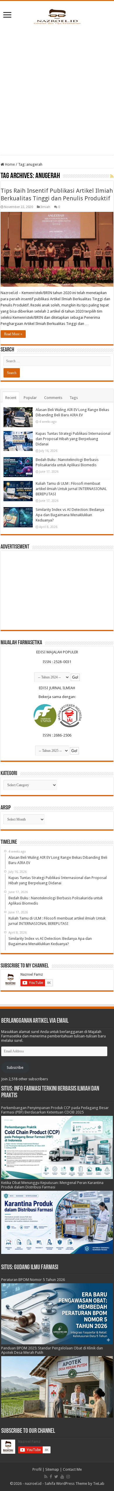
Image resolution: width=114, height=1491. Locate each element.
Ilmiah (45, 207)
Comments (53, 397)
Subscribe (15, 1067)
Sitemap (52, 1469)
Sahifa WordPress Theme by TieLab (74, 1483)
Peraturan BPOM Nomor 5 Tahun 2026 (33, 1279)
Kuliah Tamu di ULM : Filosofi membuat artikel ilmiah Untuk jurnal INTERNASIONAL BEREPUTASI (71, 488)
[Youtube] (62, 1476)
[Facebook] (51, 1476)
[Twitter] (56, 1476)
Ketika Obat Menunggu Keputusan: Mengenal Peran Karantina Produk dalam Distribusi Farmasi (52, 1184)
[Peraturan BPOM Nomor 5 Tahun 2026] (57, 1313)
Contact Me (72, 1469)
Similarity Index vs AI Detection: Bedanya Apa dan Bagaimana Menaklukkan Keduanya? (70, 514)
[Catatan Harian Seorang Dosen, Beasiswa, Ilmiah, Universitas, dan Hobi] (57, 16)
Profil (37, 1469)
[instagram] (68, 1476)
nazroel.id (33, 1483)
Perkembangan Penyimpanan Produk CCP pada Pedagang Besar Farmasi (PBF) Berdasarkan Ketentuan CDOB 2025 (55, 1110)
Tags (74, 397)
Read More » (13, 334)
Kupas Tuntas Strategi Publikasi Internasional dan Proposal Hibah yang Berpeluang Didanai (73, 438)
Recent (10, 397)
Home (9, 164)
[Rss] (46, 1476)
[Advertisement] (57, 88)
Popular (30, 397)
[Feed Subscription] (111, 176)
